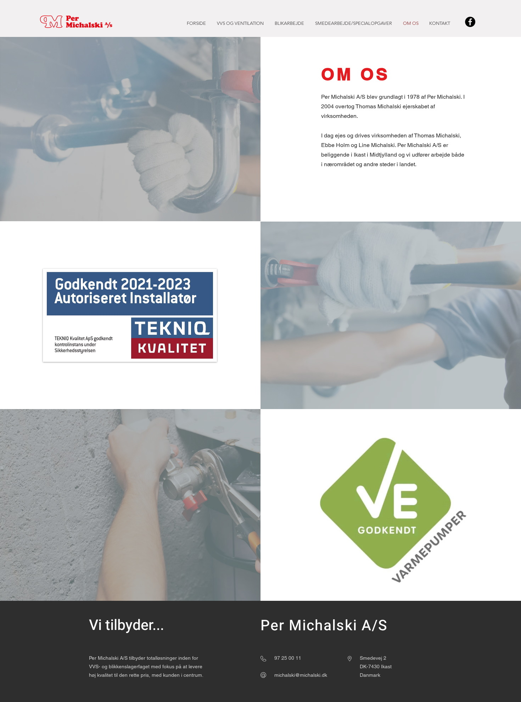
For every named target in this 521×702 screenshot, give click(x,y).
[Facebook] (470, 22)
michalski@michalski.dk (300, 675)
